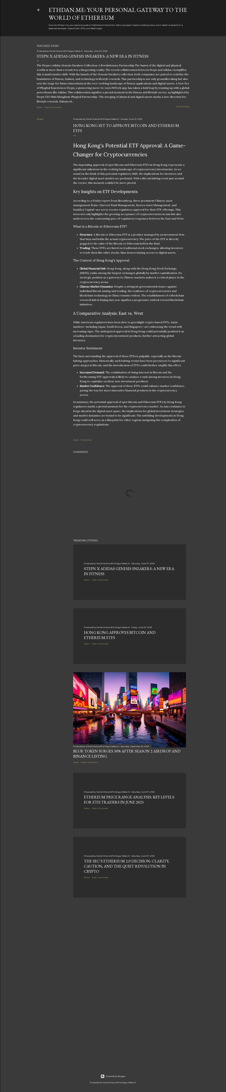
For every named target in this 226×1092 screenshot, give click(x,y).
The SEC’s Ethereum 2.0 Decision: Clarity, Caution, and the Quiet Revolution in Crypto (126, 866)
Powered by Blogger (115, 1076)
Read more (182, 106)
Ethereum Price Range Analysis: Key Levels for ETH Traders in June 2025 (129, 799)
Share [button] (39, 107)
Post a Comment (53, 107)
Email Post (86, 440)
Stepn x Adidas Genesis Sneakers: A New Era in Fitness (92, 56)
